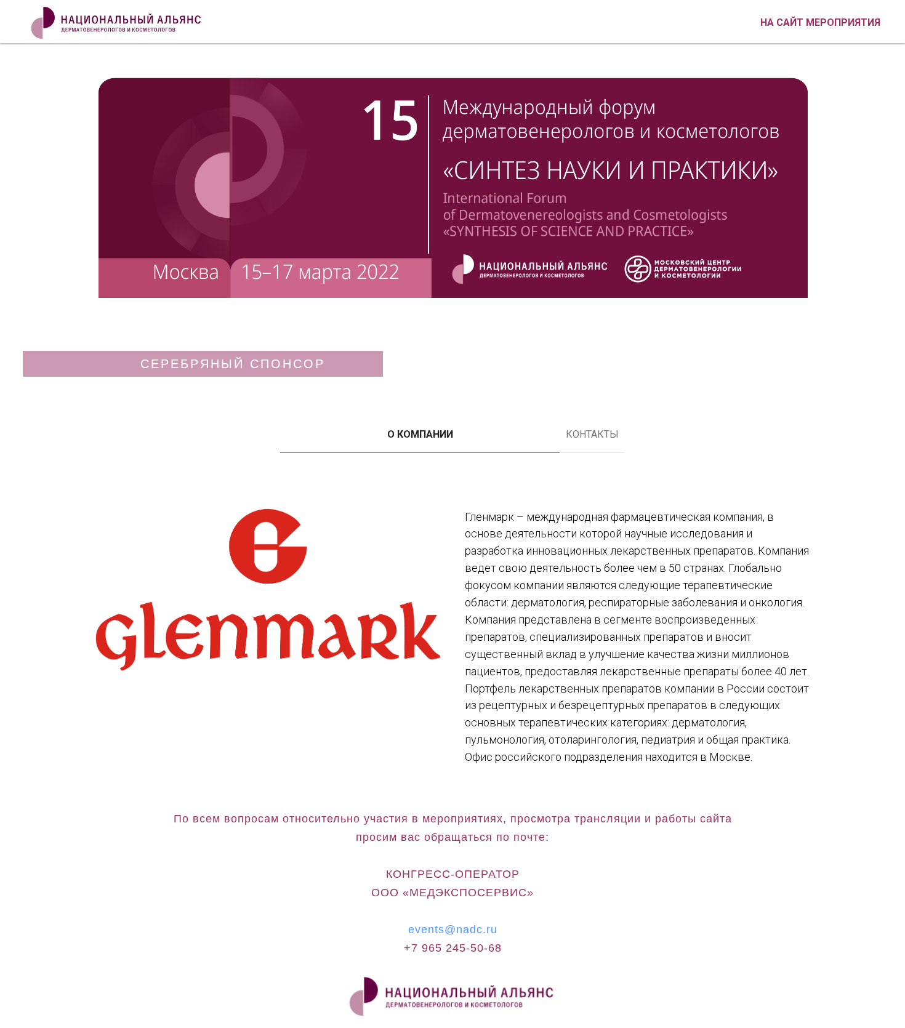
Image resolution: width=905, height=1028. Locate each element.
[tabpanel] (452, 639)
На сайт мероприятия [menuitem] (820, 22)
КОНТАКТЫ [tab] (592, 434)
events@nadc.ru (452, 929)
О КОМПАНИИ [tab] (420, 434)
